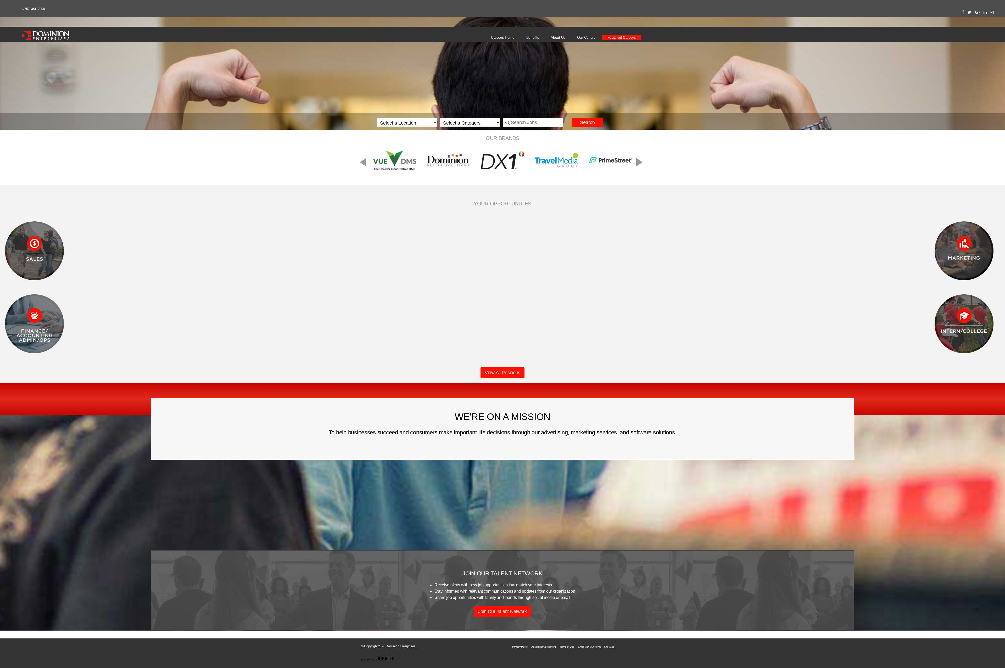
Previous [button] (404, 161)
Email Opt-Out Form (589, 646)
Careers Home (503, 37)
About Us (558, 37)
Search (587, 122)
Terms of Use (567, 646)
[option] (502, 160)
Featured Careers (621, 37)
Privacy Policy (520, 646)
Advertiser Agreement (543, 646)
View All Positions (502, 372)
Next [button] (598, 161)
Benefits (532, 37)
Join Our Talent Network (502, 611)
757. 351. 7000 (34, 9)
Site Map (609, 646)
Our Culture (586, 37)
